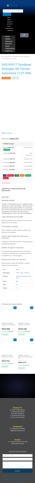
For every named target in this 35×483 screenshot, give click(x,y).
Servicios (10, 22)
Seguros (9, 24)
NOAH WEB (18, 481)
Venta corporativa (9, 27)
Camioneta (19, 276)
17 (16, 288)
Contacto (10, 30)
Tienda (9, 19)
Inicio (8, 17)
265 (17, 281)
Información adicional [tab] (8, 200)
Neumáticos (8, 56)
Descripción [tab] (5, 197)
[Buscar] (7, 14)
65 (16, 284)
